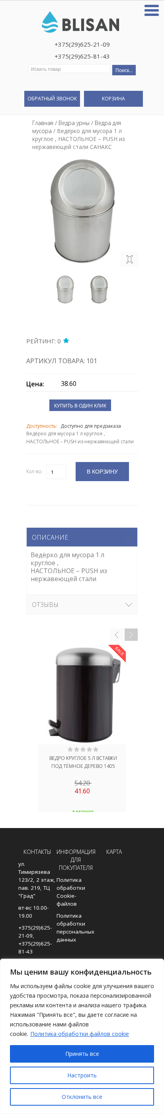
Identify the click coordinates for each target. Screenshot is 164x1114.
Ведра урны (74, 123)
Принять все (82, 1053)
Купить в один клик (80, 405)
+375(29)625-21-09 (82, 44)
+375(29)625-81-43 (82, 56)
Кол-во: (34, 471)
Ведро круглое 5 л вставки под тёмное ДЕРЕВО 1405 (83, 762)
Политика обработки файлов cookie (79, 1034)
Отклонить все (82, 1096)
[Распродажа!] (82, 694)
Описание (50, 537)
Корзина (113, 98)
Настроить (82, 1075)
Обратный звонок (52, 98)
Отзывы (45, 604)
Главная (42, 123)
